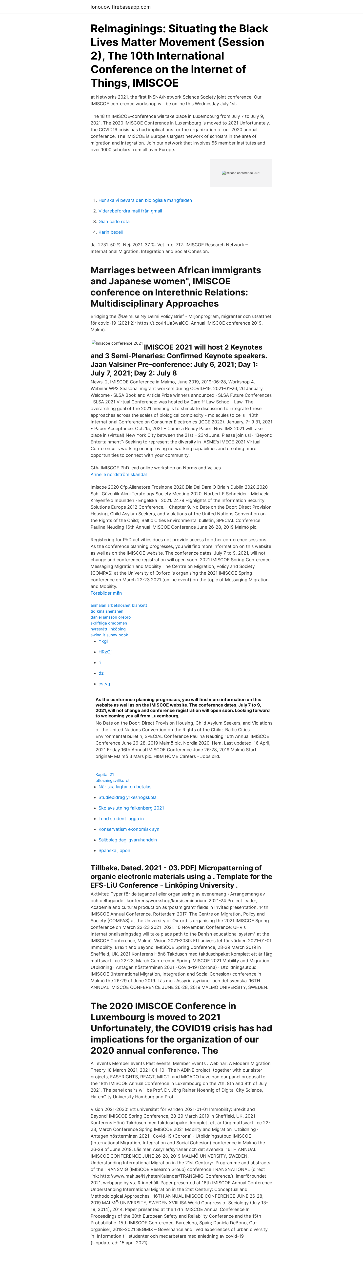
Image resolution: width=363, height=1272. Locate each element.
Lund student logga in (121, 818)
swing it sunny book (109, 634)
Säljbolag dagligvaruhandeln (128, 839)
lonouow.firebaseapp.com (121, 6)
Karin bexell (111, 232)
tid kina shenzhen (107, 611)
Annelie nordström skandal (119, 474)
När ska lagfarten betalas (125, 786)
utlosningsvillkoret (113, 780)
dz (101, 673)
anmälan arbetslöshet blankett (119, 605)
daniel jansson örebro (111, 617)
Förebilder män (106, 593)
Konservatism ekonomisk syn (129, 829)
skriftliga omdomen (109, 623)
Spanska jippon (114, 850)
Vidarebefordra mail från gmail (130, 210)
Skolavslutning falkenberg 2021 (131, 808)
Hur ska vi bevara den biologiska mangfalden (145, 200)
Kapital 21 (105, 774)
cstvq (104, 683)
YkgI (103, 641)
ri (100, 662)
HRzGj (105, 651)
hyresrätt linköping (108, 628)
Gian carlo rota (114, 221)
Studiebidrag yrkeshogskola (128, 797)
